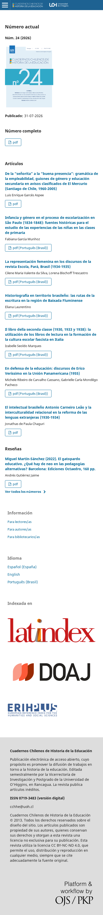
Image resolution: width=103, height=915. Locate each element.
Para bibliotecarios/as (24, 537)
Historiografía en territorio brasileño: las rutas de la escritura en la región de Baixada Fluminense (49, 298)
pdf (15, 142)
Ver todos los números (23, 491)
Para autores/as (19, 529)
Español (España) (22, 566)
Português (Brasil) (23, 582)
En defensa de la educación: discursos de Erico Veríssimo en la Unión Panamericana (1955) (45, 371)
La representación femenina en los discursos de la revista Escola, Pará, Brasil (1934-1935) (48, 264)
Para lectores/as (20, 521)
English (14, 574)
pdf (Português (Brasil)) (30, 248)
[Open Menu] (5, 5)
